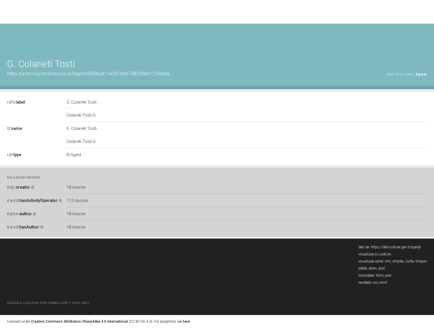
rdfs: (16, 102)
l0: (14, 128)
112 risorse (77, 200)
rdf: (14, 154)
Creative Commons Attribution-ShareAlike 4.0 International (79, 321)
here (186, 321)
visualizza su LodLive (374, 254)
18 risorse (75, 187)
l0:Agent (73, 154)
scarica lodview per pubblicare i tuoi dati (48, 303)
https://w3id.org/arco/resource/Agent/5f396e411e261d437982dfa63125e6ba (88, 73)
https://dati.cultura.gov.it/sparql (396, 247)
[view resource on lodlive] (424, 38)
